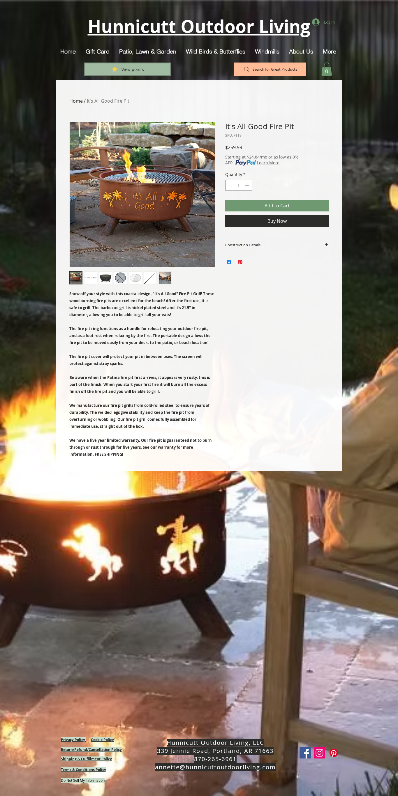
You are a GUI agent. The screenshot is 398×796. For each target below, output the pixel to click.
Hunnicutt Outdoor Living (199, 26)
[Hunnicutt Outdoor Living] (305, 752)
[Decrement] (229, 185)
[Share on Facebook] (229, 262)
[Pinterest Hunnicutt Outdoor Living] (333, 752)
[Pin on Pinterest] (240, 262)
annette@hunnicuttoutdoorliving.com (215, 767)
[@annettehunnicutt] (319, 752)
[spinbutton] (238, 185)
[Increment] (247, 185)
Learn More (268, 162)
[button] (326, 69)
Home (76, 101)
